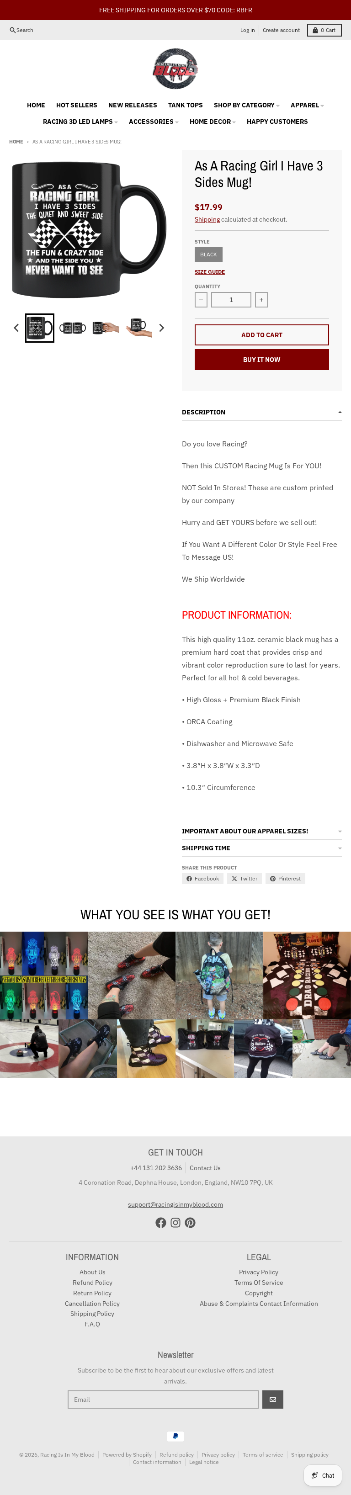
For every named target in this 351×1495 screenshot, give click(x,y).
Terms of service (263, 1454)
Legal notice (204, 1461)
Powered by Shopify (127, 1454)
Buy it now (262, 359)
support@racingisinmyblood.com (175, 1204)
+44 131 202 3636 (156, 1168)
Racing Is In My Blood (67, 1454)
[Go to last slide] (17, 328)
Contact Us (205, 1168)
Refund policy (177, 1454)
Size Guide (210, 271)
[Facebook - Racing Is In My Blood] (160, 1222)
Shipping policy (310, 1454)
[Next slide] (161, 328)
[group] (39, 328)
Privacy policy (218, 1454)
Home (16, 141)
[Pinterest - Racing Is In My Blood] (190, 1222)
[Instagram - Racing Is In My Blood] (175, 1222)
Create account (281, 30)
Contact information (157, 1461)
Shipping (207, 219)
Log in (247, 30)
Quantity (207, 286)
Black (208, 254)
